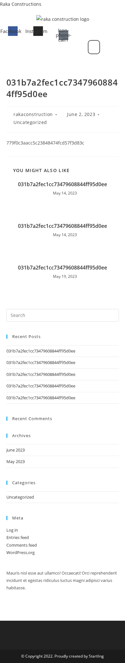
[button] (50, 47)
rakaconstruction (33, 114)
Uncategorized (30, 122)
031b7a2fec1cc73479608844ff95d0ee (62, 184)
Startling (96, 656)
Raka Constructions (20, 4)
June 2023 (15, 450)
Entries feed (17, 537)
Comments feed (21, 545)
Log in (12, 530)
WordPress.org (20, 552)
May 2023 (15, 461)
